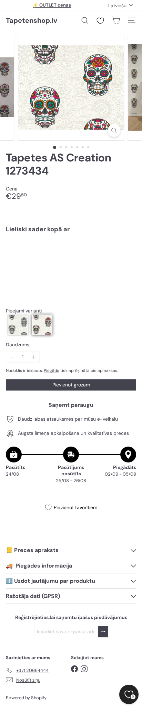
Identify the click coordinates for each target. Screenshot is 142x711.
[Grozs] (116, 20)
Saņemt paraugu (71, 405)
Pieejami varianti (24, 311)
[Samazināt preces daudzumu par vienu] (11, 357)
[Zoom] (114, 130)
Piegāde (51, 370)
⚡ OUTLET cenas (52, 5)
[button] (18, 325)
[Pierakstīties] (103, 631)
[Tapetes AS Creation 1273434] (71, 262)
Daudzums (17, 345)
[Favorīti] (100, 21)
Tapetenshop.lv (31, 20)
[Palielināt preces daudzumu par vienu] (34, 357)
